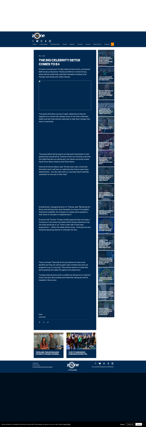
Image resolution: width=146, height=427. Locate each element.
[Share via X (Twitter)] (44, 322)
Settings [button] (122, 424)
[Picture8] (37, 41)
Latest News (42, 317)
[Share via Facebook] (39, 322)
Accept (139, 424)
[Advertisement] (31, 4)
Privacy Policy (66, 424)
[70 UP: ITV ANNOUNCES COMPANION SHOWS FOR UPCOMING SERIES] (81, 341)
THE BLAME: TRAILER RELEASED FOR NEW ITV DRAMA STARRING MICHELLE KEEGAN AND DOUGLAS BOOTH (48, 353)
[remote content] (65, 137)
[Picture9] (50, 41)
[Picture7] (46, 41)
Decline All (130, 424)
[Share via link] (48, 322)
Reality (40, 314)
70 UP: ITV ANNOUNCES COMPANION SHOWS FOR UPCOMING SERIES (77, 353)
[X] (33, 41)
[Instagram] (41, 41)
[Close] (144, 424)
